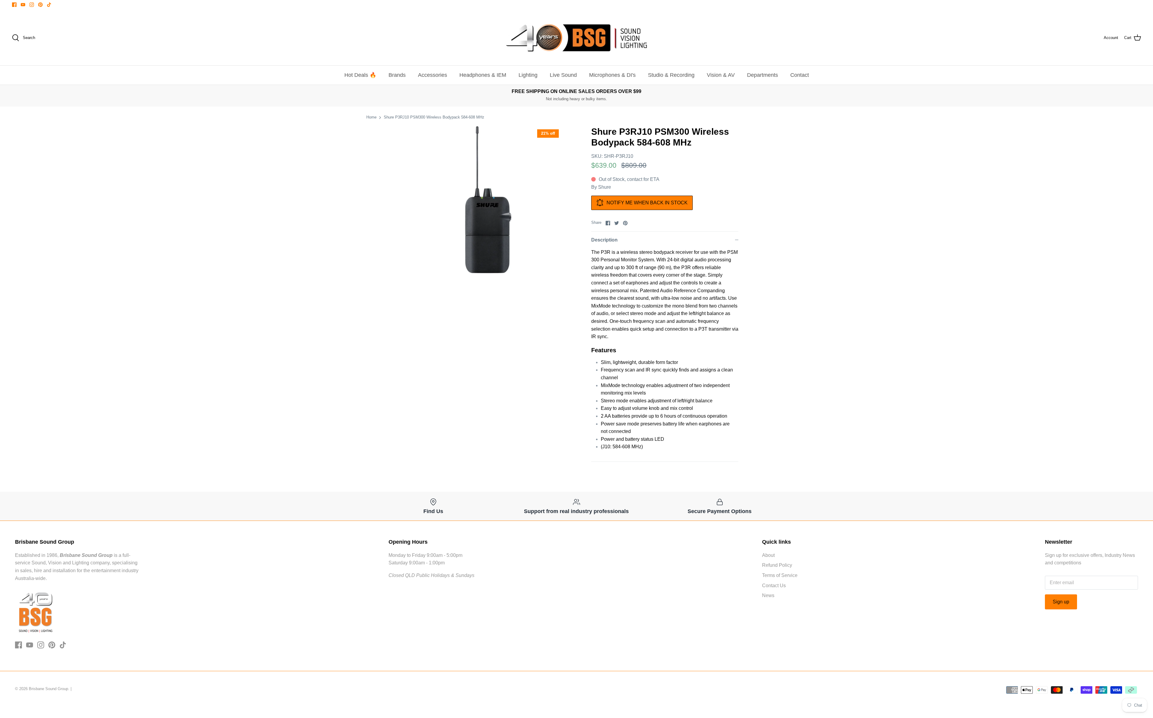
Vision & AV (721, 75)
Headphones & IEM (482, 75)
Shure (604, 187)
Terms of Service (779, 575)
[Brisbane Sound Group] (576, 37)
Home (371, 117)
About (768, 555)
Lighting (528, 75)
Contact (799, 75)
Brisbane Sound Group (48, 688)
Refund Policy (777, 565)
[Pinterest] (40, 4)
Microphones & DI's (612, 75)
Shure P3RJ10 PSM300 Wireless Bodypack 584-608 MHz (434, 117)
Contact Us (774, 585)
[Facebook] (14, 4)
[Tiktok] (49, 4)
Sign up (1061, 601)
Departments (762, 75)
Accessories (432, 75)
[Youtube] (23, 4)
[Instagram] (31, 4)
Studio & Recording (671, 75)
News (768, 595)
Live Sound (563, 75)
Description (604, 239)
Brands (397, 75)
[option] (488, 199)
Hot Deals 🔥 (360, 75)
